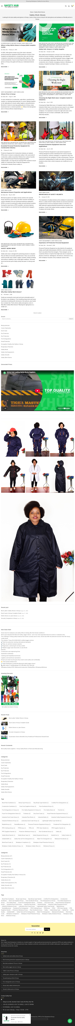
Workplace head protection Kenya (43, 842)
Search (3, 316)
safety (58, 831)
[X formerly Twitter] (35, 933)
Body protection (43, 43)
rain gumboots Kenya (46, 831)
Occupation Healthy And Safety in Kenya (11, 43)
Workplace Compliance (23, 842)
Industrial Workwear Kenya (10, 820)
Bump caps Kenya (25, 802)
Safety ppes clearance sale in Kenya (13, 974)
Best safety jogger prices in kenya (12, 967)
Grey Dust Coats (38, 813)
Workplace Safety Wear (33, 846)
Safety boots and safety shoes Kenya (13, 956)
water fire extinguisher (44, 838)
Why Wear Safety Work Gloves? (11, 292)
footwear (27, 813)
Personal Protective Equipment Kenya (39, 824)
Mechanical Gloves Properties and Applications (16, 192)
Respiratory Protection (49, 45)
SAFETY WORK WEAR (8, 248)
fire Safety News (49, 810)
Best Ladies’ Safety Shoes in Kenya (10, 610)
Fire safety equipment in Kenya (31, 810)
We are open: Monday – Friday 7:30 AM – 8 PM (15, 1009)
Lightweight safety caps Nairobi (51, 820)
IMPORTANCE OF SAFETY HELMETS (51, 194)
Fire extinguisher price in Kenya (11, 981)
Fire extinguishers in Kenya (10, 810)
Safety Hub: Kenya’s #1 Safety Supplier (51, 49)
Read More (5, 66)
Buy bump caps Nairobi (41, 802)
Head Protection (51, 44)
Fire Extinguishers (6, 338)
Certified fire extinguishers (59, 802)
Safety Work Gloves (27, 43)
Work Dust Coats (7, 842)
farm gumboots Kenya (46, 806)
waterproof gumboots (61, 838)
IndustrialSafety (43, 817)
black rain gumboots (9, 802)
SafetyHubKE (6, 838)
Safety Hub (5, 49)
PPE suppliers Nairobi (9, 831)
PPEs (31, 828)
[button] (70, 1021)
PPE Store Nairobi (43, 828)
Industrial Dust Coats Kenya (10, 817)
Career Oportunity (6, 328)
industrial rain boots (28, 817)
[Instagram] (37, 933)
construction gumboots (9, 806)
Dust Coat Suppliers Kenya (28, 806)
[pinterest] (40, 933)
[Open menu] (2, 6)
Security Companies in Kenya (9, 618)
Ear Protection (58, 43)
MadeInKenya (6, 824)
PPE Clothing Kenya (8, 828)
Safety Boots (59, 45)
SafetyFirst (55, 835)
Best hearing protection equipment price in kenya (16, 959)
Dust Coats (51, 43)
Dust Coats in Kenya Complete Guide (11, 613)
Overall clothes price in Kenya (11, 989)
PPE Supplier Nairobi (58, 828)
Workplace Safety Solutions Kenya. (12, 846)
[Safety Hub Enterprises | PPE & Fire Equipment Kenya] (11, 5)
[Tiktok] (43, 933)
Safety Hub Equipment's (49, 94)
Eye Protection (67, 43)
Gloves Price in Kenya (8, 94)
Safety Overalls (50, 47)
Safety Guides (66, 835)
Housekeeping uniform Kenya (11, 978)
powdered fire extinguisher (62, 824)
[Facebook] (32, 933)
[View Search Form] (66, 6)
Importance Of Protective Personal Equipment (54, 242)
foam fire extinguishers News (11, 813)
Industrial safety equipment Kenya (61, 817)
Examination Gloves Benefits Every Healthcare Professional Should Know (29, 736)
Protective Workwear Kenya (27, 831)
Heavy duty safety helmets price (11, 985)
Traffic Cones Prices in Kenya (11, 970)
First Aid (61, 810)
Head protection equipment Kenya (57, 813)
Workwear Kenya (48, 846)
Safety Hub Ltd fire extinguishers (24, 838)
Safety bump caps (24, 835)
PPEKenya (22, 828)
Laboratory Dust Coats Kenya (30, 820)
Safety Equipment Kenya (40, 835)
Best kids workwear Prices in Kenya (12, 963)
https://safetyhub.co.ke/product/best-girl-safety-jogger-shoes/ (19, 663)
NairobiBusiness (19, 824)
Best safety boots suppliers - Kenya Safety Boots (14, 748)
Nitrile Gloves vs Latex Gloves (9, 615)
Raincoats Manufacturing (36, 748)
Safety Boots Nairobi (8, 835)
